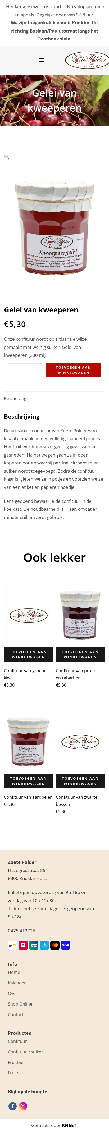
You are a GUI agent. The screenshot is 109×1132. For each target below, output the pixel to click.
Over (12, 993)
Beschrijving (15, 398)
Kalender (17, 983)
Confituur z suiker (25, 1052)
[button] (7, 157)
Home (14, 972)
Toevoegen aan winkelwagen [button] (28, 655)
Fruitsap (16, 1073)
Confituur (17, 1041)
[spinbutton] (25, 370)
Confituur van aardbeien (28, 797)
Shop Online (20, 1004)
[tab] (54, 398)
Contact (16, 1014)
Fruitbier (16, 1062)
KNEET (69, 1125)
